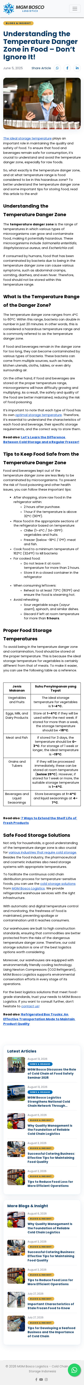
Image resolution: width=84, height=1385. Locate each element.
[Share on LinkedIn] (77, 68)
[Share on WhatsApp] (57, 68)
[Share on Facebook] (67, 68)
